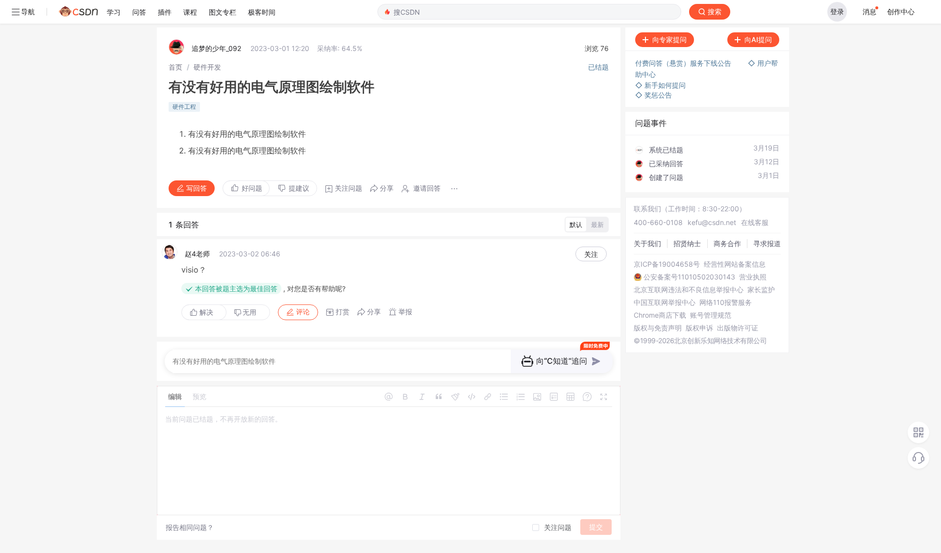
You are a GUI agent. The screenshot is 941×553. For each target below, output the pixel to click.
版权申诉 (699, 328)
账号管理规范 (710, 315)
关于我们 (647, 243)
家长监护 (761, 290)
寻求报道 (767, 243)
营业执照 (753, 277)
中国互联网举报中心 (664, 302)
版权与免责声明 (658, 328)
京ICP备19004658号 (667, 264)
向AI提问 (758, 39)
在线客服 (754, 222)
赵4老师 (197, 254)
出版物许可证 (737, 328)
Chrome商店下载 (660, 315)
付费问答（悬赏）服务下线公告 (684, 63)
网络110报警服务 (725, 302)
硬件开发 (207, 67)
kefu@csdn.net (712, 222)
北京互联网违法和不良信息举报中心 (688, 290)
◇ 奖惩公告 (653, 95)
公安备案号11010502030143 (689, 277)
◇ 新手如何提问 (660, 85)
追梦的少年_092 (216, 48)
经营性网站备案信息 (735, 264)
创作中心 (901, 11)
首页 (175, 67)
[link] (175, 67)
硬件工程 (184, 106)
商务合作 (727, 243)
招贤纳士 (687, 243)
